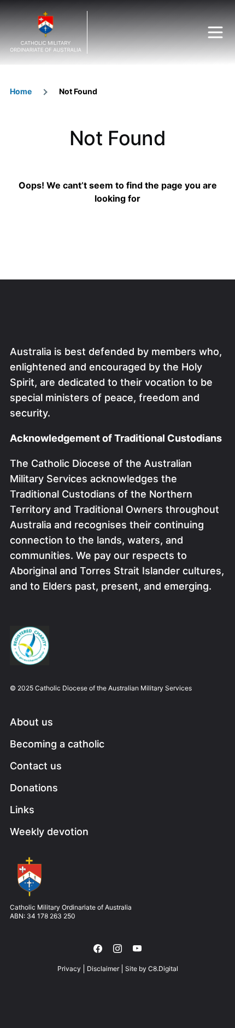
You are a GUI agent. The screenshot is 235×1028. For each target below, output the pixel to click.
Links (22, 809)
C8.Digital (163, 968)
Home (21, 91)
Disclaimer (103, 968)
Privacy (69, 968)
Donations (34, 787)
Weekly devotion (49, 831)
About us (31, 722)
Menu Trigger (215, 32)
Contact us (36, 766)
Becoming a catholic (57, 744)
